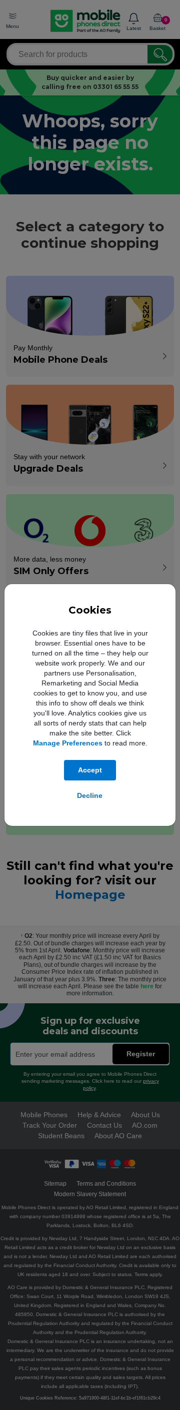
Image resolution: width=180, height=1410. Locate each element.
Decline (89, 795)
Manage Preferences (67, 743)
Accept (90, 770)
